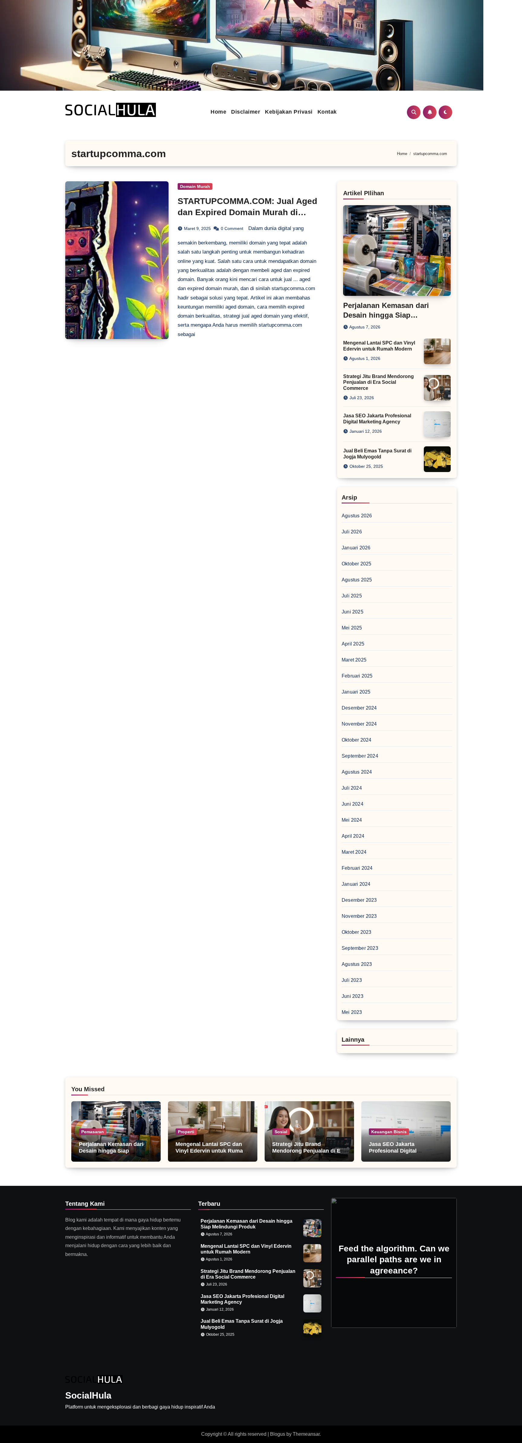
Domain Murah (195, 186)
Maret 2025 (354, 659)
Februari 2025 (357, 675)
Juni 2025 (352, 611)
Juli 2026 (352, 531)
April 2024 (353, 836)
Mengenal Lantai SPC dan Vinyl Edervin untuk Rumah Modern (211, 1150)
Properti (186, 1131)
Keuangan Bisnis (389, 1131)
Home (218, 112)
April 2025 (353, 643)
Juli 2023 (352, 980)
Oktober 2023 (356, 932)
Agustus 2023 (357, 964)
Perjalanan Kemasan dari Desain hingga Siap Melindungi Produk (386, 314)
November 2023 (359, 916)
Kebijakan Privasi (289, 112)
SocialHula (88, 1395)
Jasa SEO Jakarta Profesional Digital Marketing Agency (393, 1150)
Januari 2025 (356, 691)
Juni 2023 (352, 996)
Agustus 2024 (357, 772)
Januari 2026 (356, 547)
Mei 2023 (352, 1012)
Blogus (277, 1434)
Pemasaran (92, 1131)
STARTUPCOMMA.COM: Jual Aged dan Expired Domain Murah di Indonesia (247, 212)
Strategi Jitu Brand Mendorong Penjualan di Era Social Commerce (378, 382)
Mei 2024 (352, 820)
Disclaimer (245, 112)
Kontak (327, 112)
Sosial (281, 1131)
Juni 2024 (352, 804)
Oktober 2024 (356, 740)
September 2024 (360, 756)
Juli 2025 (352, 595)
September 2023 (360, 948)
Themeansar (306, 1434)
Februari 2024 (357, 868)
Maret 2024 (354, 852)
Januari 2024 (356, 884)
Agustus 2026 (357, 515)
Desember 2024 (359, 707)
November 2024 (359, 723)
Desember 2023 (359, 900)
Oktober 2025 (356, 563)
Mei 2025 (352, 627)
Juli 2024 (352, 788)
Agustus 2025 (357, 579)
